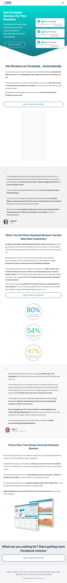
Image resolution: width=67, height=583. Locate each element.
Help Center (19, 574)
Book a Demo (33, 572)
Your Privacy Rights (46, 574)
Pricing (48, 572)
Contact (26, 574)
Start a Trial (41, 572)
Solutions (15, 572)
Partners (53, 572)
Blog (58, 572)
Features (9, 572)
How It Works (23, 572)
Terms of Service (34, 574)
